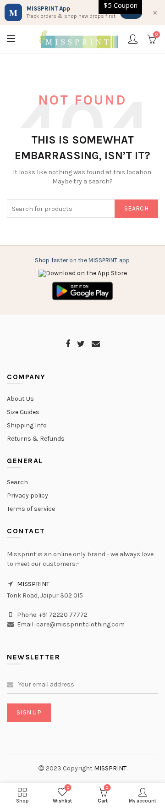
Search (136, 208)
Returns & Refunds (36, 439)
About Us (20, 399)
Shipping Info (27, 425)
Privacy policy (27, 495)
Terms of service (31, 509)
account (133, 39)
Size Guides (23, 412)
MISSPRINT (33, 584)
